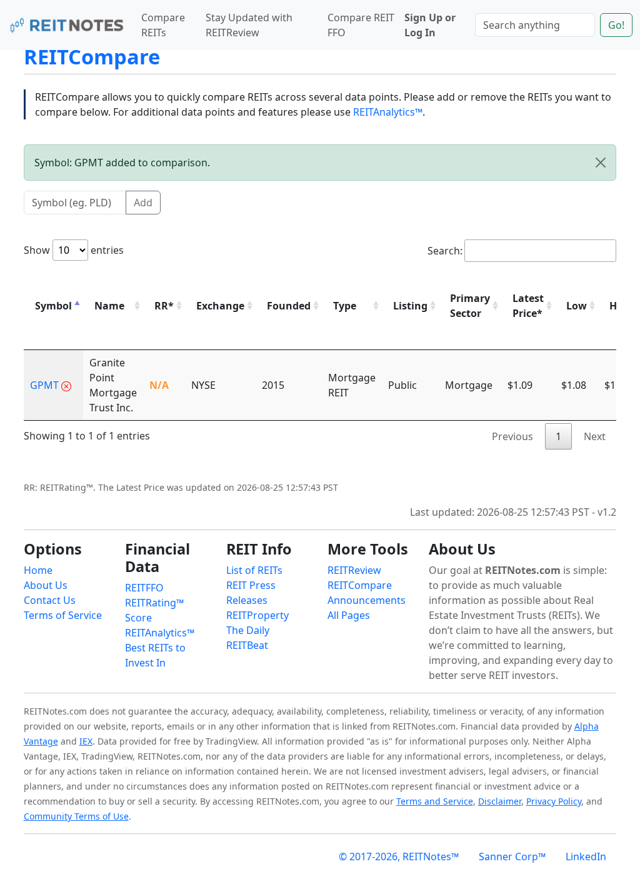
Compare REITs (163, 25)
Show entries (74, 250)
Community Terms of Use (76, 816)
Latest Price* (528, 305)
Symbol (53, 306)
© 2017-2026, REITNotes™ (399, 856)
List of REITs (254, 570)
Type (344, 306)
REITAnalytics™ (387, 112)
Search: (445, 251)
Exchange (220, 306)
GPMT (44, 385)
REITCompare (92, 57)
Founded (289, 306)
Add (143, 202)
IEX (85, 741)
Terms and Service (434, 801)
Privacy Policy (553, 801)
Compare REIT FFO (361, 25)
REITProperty (257, 615)
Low (576, 306)
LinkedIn (586, 856)
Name (109, 306)
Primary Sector (470, 305)
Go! (616, 25)
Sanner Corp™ (512, 856)
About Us (46, 585)
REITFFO (144, 588)
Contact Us (50, 600)
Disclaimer (499, 801)
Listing (410, 306)
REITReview (354, 570)
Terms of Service (63, 615)
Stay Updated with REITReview (249, 25)
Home (38, 570)
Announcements (367, 600)
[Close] (601, 162)
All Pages (349, 615)
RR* (164, 306)
